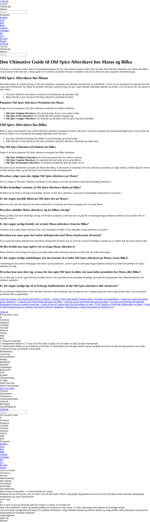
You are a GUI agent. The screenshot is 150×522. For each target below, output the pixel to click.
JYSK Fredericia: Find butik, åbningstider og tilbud (118, 304)
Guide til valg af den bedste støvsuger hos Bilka (40, 301)
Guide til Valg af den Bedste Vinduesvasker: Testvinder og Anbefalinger (85, 299)
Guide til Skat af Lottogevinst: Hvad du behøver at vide (67, 304)
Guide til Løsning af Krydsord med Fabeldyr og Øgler (25, 299)
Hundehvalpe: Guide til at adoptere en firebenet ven (89, 307)
